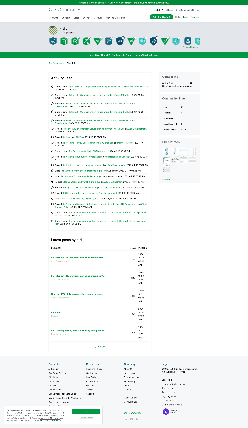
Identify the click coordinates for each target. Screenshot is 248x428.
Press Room (129, 373)
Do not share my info (172, 404)
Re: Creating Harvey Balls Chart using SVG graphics (87, 142)
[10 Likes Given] (143, 40)
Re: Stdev (67, 137)
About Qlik (129, 369)
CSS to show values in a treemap (78, 193)
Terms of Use (168, 392)
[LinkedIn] (131, 419)
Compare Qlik (92, 381)
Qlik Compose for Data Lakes (62, 394)
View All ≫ (100, 346)
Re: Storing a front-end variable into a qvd (83, 165)
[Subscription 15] (75, 41)
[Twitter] (126, 419)
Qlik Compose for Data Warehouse (64, 398)
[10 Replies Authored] (131, 41)
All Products (54, 369)
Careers (127, 389)
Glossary (90, 385)
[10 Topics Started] (120, 41)
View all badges (190, 47)
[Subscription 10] (64, 41)
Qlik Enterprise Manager (59, 402)
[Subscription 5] (86, 41)
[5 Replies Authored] (165, 41)
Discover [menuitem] (98, 17)
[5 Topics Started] (154, 41)
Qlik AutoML (54, 381)
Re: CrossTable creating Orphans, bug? (80, 198)
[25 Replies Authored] (98, 41)
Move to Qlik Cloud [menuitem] (115, 17)
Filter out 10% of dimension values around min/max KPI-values (100, 95)
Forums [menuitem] (54, 17)
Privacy (127, 385)
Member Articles (125, 142)
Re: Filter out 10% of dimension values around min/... (78, 257)
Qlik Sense (53, 377)
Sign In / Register (191, 17)
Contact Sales (130, 402)
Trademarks (167, 388)
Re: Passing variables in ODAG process (88, 151)
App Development (137, 128)
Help (177, 17)
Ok (86, 412)
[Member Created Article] (53, 41)
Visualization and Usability (117, 156)
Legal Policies (168, 380)
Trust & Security (131, 377)
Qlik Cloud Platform (57, 373)
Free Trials (91, 377)
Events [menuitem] (86, 17)
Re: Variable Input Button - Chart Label (81, 156)
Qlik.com (170, 10)
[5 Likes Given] (176, 41)
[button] (166, 151)
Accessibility (129, 381)
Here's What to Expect (146, 55)
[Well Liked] (188, 41)
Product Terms (169, 400)
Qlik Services (182, 10)
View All (166, 179)
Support (90, 394)
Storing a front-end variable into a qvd (81, 182)
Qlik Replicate (54, 389)
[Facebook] (137, 419)
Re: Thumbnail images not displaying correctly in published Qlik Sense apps (99, 204)
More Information (86, 418)
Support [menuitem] (66, 17)
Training (90, 389)
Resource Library (94, 369)
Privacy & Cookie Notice (173, 384)
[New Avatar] (199, 40)
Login (112, 2)
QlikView (80, 137)
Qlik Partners (92, 373)
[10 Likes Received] (109, 40)
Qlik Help (195, 10)
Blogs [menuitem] (76, 17)
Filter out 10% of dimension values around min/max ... (78, 294)
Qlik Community (56, 63)
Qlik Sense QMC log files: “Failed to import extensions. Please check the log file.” (108, 86)
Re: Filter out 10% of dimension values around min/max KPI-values (95, 103)
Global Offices (130, 397)
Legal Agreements (170, 396)
